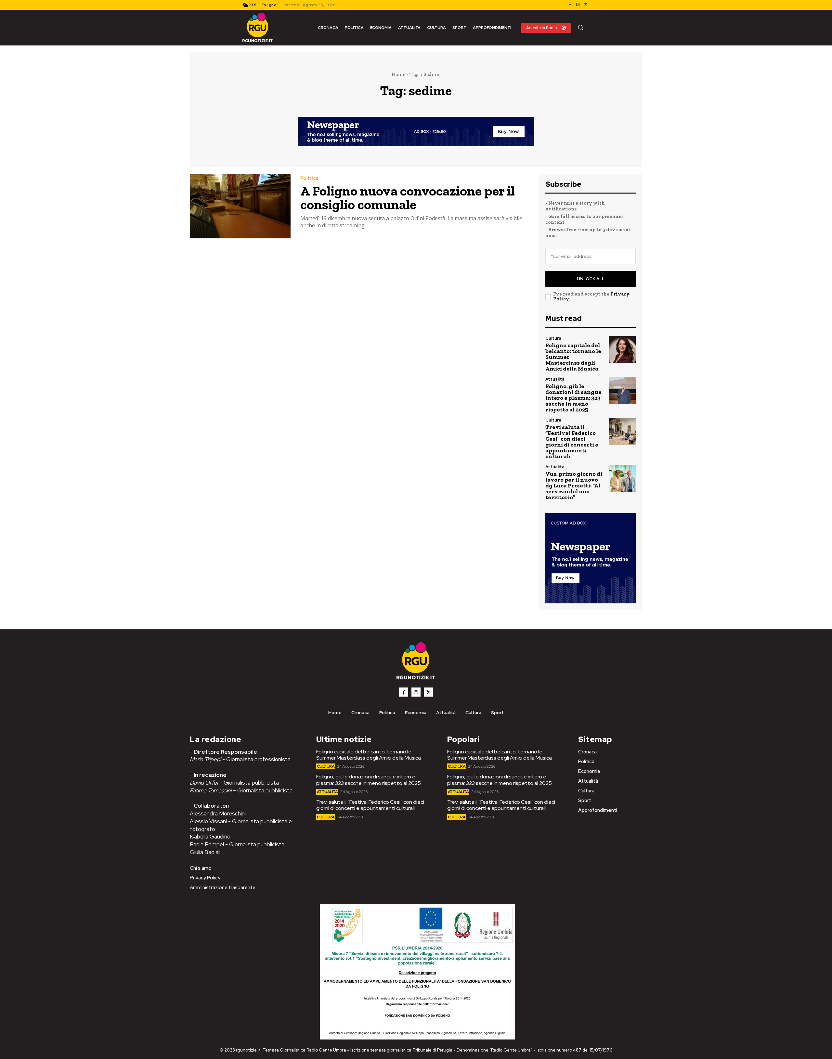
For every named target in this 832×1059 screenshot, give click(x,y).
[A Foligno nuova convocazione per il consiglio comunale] (240, 206)
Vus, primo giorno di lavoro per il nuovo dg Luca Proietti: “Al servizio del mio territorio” (573, 485)
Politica (309, 178)
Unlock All (590, 279)
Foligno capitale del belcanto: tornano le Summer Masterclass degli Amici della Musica (368, 754)
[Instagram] (578, 5)
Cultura (553, 338)
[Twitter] (586, 5)
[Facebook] (570, 5)
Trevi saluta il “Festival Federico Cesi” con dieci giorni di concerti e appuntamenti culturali (571, 441)
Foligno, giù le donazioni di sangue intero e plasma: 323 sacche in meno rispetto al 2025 (573, 398)
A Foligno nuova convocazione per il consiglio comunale (407, 198)
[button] (580, 27)
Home (398, 74)
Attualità (555, 379)
